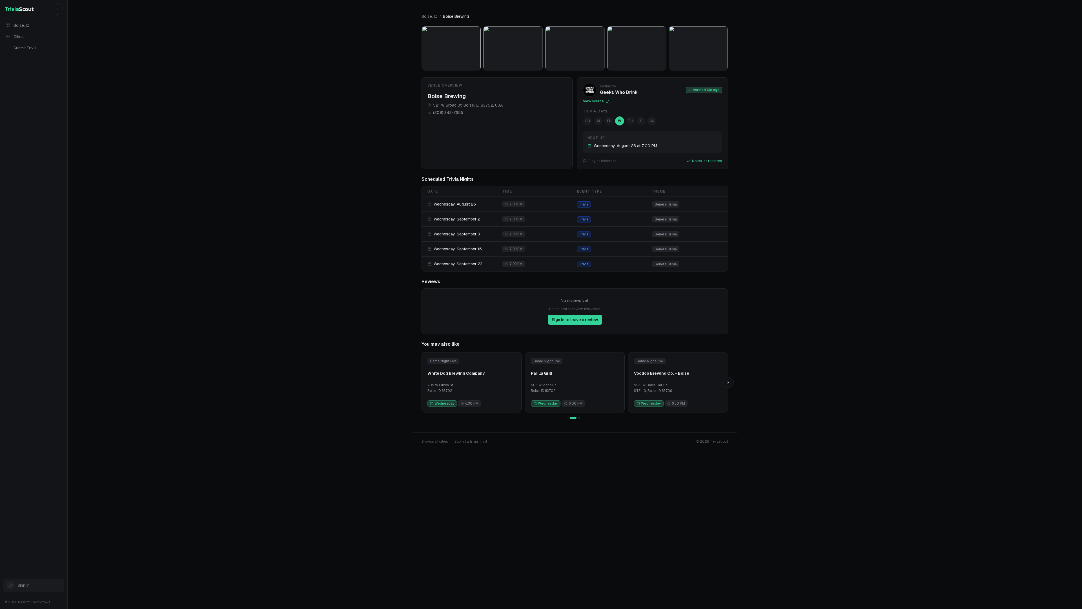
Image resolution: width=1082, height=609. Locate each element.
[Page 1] (573, 418)
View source (593, 101)
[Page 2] (579, 418)
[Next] (728, 382)
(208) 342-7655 (448, 112)
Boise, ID (22, 25)
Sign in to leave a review (575, 319)
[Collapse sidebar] (57, 9)
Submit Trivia (25, 47)
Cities (19, 36)
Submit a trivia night (470, 441)
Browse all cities (435, 441)
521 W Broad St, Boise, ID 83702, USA (468, 105)
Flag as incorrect (602, 161)
